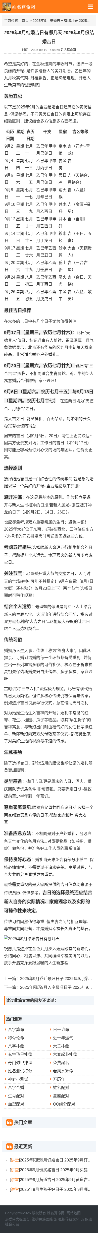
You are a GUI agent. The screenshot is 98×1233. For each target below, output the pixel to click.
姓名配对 (61, 1087)
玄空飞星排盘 (20, 1054)
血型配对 (16, 1104)
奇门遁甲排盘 (20, 1063)
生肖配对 (16, 1096)
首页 (25, 21)
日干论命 (61, 1029)
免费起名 (61, 1063)
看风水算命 (63, 1071)
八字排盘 (16, 1046)
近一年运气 (63, 1038)
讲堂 (15, 1160)
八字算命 (16, 1029)
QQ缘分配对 (64, 1104)
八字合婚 (16, 1087)
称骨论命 (16, 1038)
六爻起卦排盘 (65, 1054)
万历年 (59, 1079)
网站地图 (74, 1213)
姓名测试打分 (20, 1071)
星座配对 (61, 1096)
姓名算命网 (68, 50)
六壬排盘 (61, 1046)
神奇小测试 (18, 1079)
